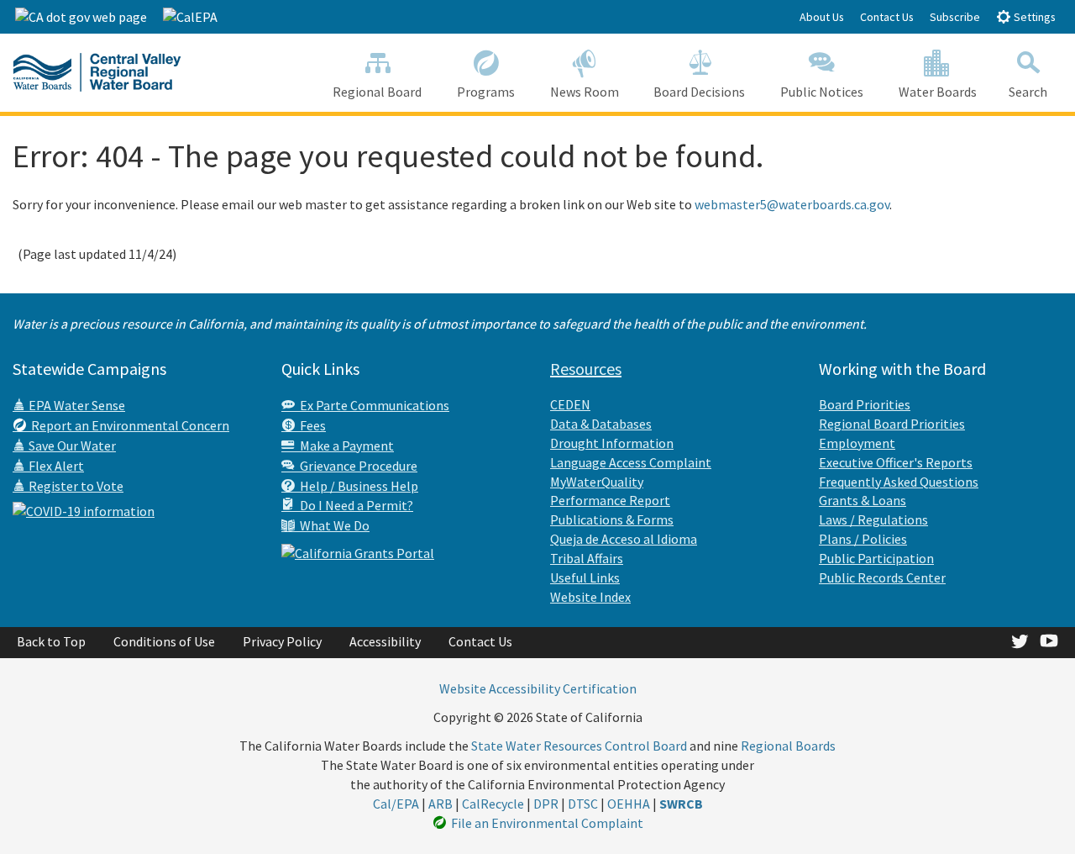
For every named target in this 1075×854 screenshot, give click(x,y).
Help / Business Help (356, 485)
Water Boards (937, 91)
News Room (584, 91)
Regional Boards (788, 745)
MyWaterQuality (596, 481)
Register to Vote (74, 485)
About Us (822, 16)
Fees (310, 425)
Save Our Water (71, 445)
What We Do (332, 525)
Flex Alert (55, 465)
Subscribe (955, 16)
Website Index (590, 596)
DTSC (583, 803)
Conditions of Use (164, 641)
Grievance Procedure (356, 465)
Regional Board (377, 91)
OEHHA (628, 803)
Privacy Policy (282, 641)
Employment (857, 443)
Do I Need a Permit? (354, 505)
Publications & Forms (612, 519)
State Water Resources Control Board (579, 745)
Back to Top (51, 641)
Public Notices (822, 91)
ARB (440, 803)
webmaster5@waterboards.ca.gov (792, 204)
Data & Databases (601, 423)
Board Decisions (699, 91)
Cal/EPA (396, 803)
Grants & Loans (862, 500)
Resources (585, 368)
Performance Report (610, 500)
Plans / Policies (863, 538)
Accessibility (385, 641)
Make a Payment (344, 445)
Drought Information (612, 443)
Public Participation (876, 558)
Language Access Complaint (630, 462)
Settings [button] (1033, 16)
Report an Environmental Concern (127, 425)
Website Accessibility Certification (538, 688)
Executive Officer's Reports (896, 462)
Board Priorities (864, 404)
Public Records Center (882, 577)
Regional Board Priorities (892, 423)
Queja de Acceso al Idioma (623, 538)
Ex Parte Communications (372, 405)
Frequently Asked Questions (898, 481)
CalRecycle (493, 803)
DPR (545, 803)
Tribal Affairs (586, 558)
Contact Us (887, 16)
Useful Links (585, 577)
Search (1028, 91)
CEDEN (570, 404)
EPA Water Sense (75, 405)
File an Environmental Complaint (544, 822)
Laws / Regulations (873, 519)
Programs (485, 91)
